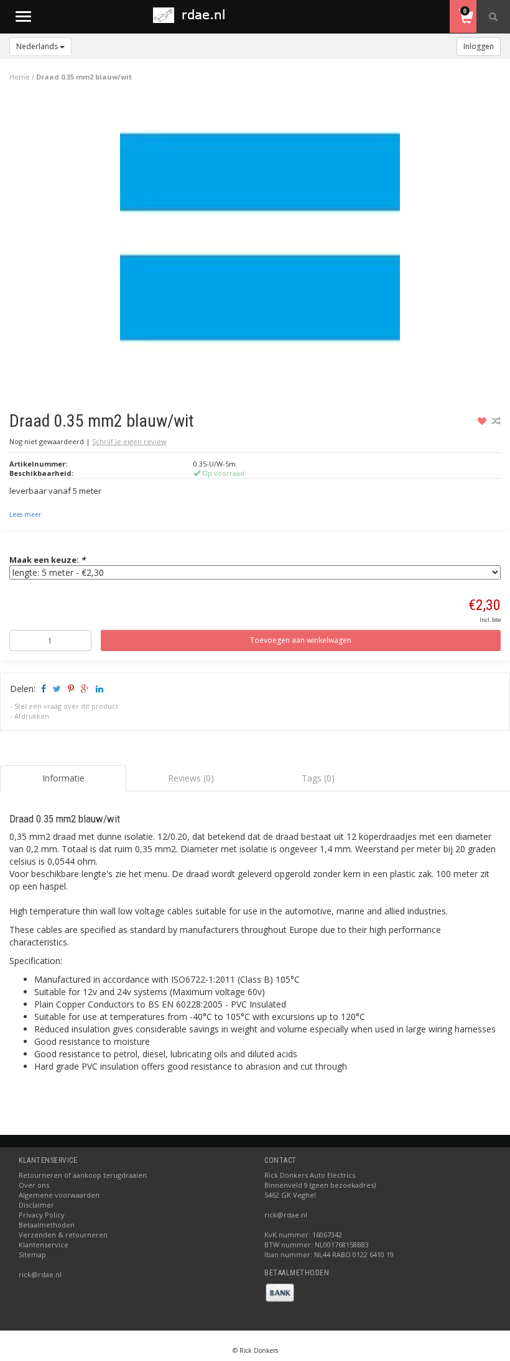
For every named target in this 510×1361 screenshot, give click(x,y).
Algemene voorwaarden (59, 1194)
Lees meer (25, 514)
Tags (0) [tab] (318, 778)
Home (19, 76)
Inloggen (478, 46)
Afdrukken (31, 716)
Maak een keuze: (47, 559)
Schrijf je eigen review (129, 441)
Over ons (34, 1185)
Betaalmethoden (47, 1224)
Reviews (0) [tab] (191, 778)
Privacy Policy (42, 1214)
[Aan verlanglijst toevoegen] (483, 421)
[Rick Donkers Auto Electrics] (193, 15)
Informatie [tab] (63, 778)
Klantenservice (43, 1244)
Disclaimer (36, 1204)
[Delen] (42, 688)
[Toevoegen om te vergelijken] (496, 421)
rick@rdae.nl (40, 1274)
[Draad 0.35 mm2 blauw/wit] (260, 241)
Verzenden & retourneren (63, 1234)
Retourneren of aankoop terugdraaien (83, 1175)
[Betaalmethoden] (279, 1291)
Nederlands (38, 46)
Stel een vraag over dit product (66, 706)
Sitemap (32, 1254)
